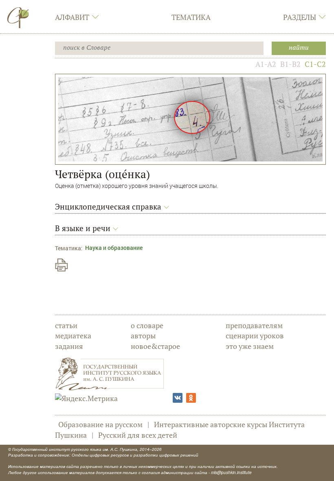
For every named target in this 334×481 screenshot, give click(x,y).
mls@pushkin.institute (231, 472)
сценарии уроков (255, 335)
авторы (143, 335)
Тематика (191, 17)
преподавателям (254, 325)
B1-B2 (290, 64)
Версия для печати (61, 264)
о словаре (147, 325)
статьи (66, 325)
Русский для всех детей (137, 435)
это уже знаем (250, 346)
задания (69, 346)
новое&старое (155, 346)
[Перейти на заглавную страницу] (18, 18)
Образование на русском (100, 424)
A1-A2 (265, 64)
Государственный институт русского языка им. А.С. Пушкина (74, 449)
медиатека (73, 335)
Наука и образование (114, 248)
